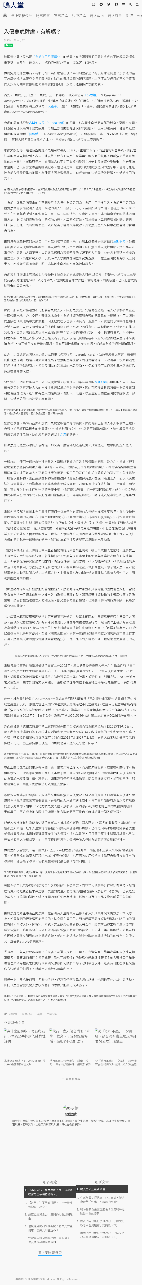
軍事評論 (61, 15)
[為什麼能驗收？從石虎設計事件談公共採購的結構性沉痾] (25, 1043)
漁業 (39, 1014)
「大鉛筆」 (52, 106)
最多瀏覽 (50, 1181)
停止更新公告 (21, 15)
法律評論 (79, 15)
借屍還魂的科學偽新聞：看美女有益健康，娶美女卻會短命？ (50, 1228)
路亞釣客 (100, 382)
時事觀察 (43, 15)
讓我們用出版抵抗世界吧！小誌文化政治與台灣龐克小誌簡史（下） (102, 1223)
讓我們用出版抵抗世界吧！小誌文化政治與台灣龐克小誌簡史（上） (102, 1235)
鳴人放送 (97, 15)
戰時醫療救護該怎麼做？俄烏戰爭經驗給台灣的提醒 (102, 1211)
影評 (129, 15)
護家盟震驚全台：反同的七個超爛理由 (50, 1216)
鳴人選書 (115, 15)
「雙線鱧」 (33, 134)
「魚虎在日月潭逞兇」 (47, 56)
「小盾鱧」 (90, 95)
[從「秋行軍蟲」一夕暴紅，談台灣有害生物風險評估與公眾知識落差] (116, 1043)
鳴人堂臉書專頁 (50, 1252)
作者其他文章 (14, 1022)
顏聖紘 (7, 40)
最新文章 (102, 1181)
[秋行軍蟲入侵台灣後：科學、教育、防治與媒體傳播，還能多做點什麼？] (71, 1043)
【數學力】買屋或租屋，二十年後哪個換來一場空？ (50, 1204)
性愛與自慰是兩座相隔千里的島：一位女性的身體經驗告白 (50, 1240)
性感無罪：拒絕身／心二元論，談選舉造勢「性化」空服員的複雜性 (102, 1199)
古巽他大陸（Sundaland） (47, 122)
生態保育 (52, 1014)
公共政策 (27, 1014)
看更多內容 (73, 1079)
